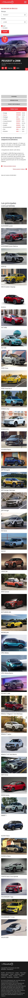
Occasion (5, 28)
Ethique (10, 975)
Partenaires (16, 977)
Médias (22, 974)
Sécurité (5, 123)
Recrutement (10, 977)
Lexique (17, 972)
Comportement (7, 121)
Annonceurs (17, 974)
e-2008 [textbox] (5, 22)
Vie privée (15, 975)
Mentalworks (10, 969)
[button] (3, 68)
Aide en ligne (23, 972)
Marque (3, 11)
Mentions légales (5, 974)
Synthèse (14, 96)
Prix (4, 129)
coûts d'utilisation (20, 990)
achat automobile (12, 994)
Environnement (7, 127)
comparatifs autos (12, 984)
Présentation (14, 100)
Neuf (4, 26)
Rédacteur (3, 977)
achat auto (18, 987)
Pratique (5, 117)
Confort (5, 119)
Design (5, 113)
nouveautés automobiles (9, 982)
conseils (20, 993)
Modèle (3, 19)
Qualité (5, 125)
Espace (5, 115)
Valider (5, 31)
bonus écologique (6, 991)
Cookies (21, 975)
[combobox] (14, 15)
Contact (11, 974)
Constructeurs (4, 975)
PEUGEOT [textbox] (5, 14)
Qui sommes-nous (10, 972)
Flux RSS (3, 972)
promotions (9, 983)
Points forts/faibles (14, 104)
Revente (5, 131)
